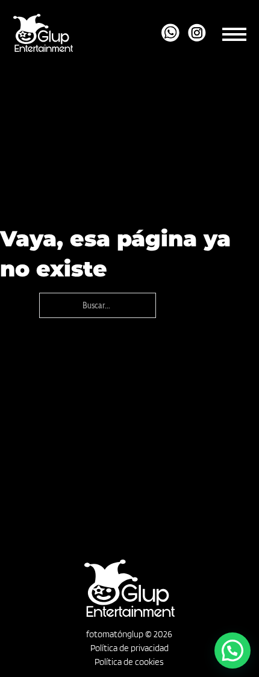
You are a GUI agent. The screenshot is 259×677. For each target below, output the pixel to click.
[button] (232, 650)
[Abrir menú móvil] (234, 32)
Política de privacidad (129, 648)
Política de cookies (129, 662)
